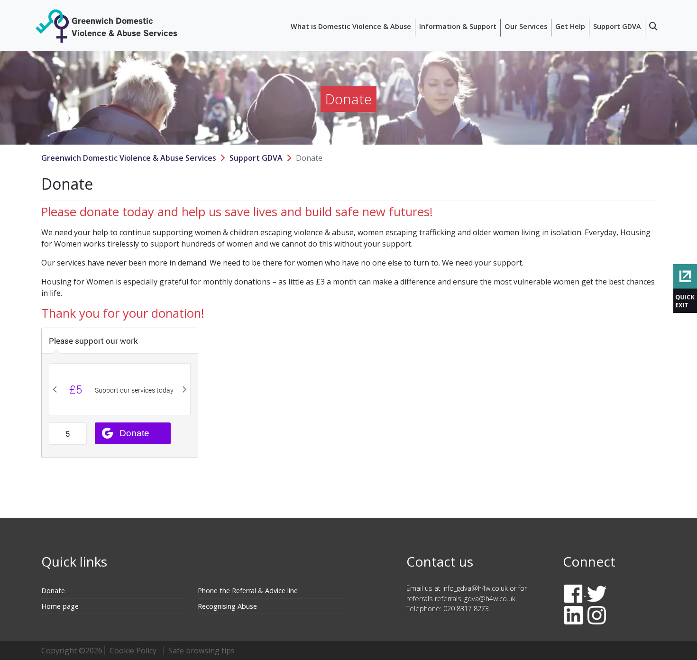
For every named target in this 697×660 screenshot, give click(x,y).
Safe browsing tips (201, 650)
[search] (653, 28)
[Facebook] (574, 593)
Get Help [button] (570, 26)
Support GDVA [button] (617, 26)
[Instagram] (596, 614)
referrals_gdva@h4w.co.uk (475, 598)
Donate (53, 590)
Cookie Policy (133, 650)
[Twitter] (596, 593)
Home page (60, 606)
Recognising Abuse (227, 606)
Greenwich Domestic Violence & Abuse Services (128, 158)
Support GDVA (256, 158)
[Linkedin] (574, 614)
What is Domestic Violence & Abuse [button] (351, 26)
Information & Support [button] (457, 26)
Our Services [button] (525, 26)
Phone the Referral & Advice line (248, 590)
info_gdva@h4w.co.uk (475, 588)
